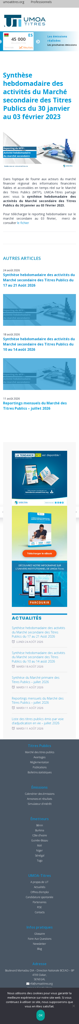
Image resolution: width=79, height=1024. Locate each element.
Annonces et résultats (39, 799)
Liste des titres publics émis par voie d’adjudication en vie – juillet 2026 (38, 721)
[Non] (73, 1006)
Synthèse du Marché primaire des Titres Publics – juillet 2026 (35, 679)
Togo (39, 860)
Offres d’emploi (40, 892)
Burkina (39, 830)
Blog (39, 949)
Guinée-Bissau (39, 840)
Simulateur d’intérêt (40, 804)
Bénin (39, 825)
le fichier (22, 223)
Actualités (39, 887)
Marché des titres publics (39, 752)
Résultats (28, 47)
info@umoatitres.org (41, 983)
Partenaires (39, 902)
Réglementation (39, 762)
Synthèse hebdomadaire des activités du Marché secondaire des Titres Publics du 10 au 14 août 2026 (39, 344)
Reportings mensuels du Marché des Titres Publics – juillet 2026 (38, 700)
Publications (40, 767)
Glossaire (39, 934)
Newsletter (39, 944)
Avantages (39, 757)
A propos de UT (39, 882)
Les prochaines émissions (62, 44)
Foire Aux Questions (39, 939)
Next (38, 42)
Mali (39, 845)
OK (41, 1015)
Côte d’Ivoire (39, 835)
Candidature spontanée (39, 897)
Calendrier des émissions (39, 794)
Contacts (40, 912)
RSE (39, 907)
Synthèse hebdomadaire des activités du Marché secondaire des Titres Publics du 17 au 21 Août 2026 (39, 280)
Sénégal (39, 855)
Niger (39, 850)
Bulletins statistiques (40, 772)
